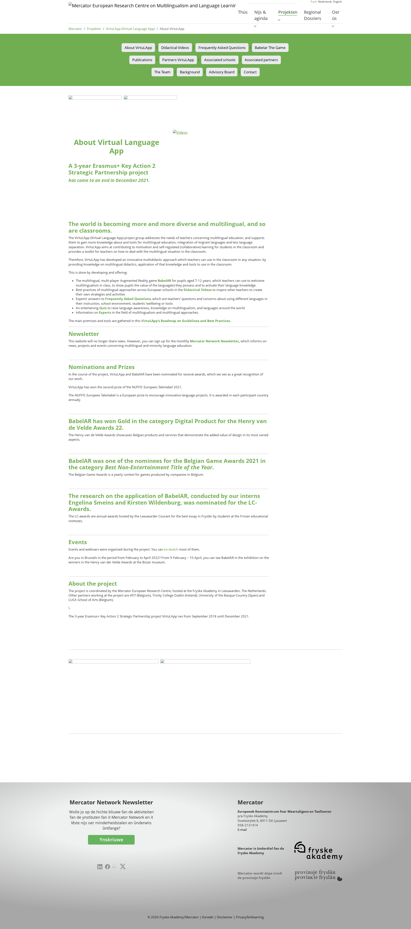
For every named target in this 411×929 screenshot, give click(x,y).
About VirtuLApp (138, 47)
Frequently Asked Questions (222, 47)
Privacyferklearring (250, 917)
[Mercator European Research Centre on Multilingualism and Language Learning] (152, 11)
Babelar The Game (270, 47)
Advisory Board (221, 71)
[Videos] (221, 166)
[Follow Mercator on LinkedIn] (100, 867)
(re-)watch (171, 549)
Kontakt (207, 917)
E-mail (242, 829)
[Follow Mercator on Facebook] (107, 867)
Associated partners (261, 59)
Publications (142, 59)
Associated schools (219, 59)
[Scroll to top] (401, 919)
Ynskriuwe (111, 839)
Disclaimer (224, 917)
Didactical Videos (175, 47)
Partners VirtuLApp (178, 59)
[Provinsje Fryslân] (318, 875)
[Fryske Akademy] (318, 851)
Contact (250, 71)
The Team (162, 71)
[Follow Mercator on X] (123, 866)
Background (190, 71)
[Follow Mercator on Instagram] (115, 867)
